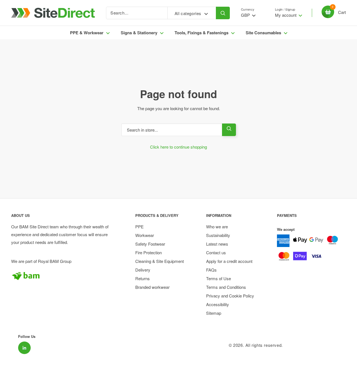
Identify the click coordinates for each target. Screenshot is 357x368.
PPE (139, 226)
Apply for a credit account (229, 261)
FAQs (211, 270)
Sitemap (213, 313)
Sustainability (218, 235)
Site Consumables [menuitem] (263, 33)
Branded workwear (152, 287)
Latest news (217, 244)
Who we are (217, 226)
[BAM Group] (63, 276)
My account (286, 15)
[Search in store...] (229, 130)
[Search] (223, 13)
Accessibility (217, 304)
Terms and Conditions (226, 287)
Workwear (144, 235)
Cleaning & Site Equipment (159, 261)
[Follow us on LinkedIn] (24, 348)
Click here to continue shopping (178, 147)
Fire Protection (148, 252)
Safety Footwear (150, 244)
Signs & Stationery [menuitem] (139, 33)
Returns (142, 278)
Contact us (216, 252)
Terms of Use (218, 278)
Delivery (142, 270)
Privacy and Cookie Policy (230, 296)
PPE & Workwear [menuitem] (86, 33)
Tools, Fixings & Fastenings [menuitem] (201, 33)
